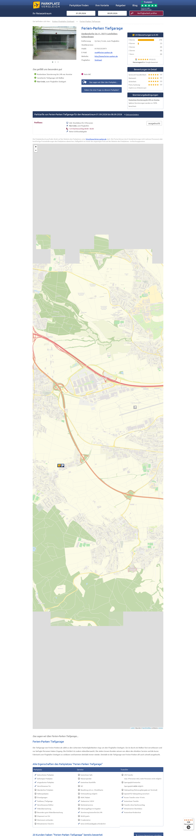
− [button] (36, 150)
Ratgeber (121, 5)
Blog (134, 5)
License (160, 728)
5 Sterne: (132, 40)
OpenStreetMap (146, 728)
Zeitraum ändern (132, 114)
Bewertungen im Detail (145, 69)
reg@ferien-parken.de (104, 52)
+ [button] (36, 146)
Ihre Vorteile (102, 5)
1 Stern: (131, 54)
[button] (52, 62)
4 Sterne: (132, 43)
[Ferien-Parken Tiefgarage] (60, 465)
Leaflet (132, 728)
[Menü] (192, 819)
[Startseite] (46, 10)
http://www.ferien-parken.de (106, 56)
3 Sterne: (132, 47)
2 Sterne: (132, 50)
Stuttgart (98, 60)
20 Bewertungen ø (146, 34)
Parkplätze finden (79, 5)
